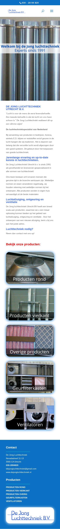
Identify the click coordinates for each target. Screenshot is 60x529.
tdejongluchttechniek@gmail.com (21, 469)
